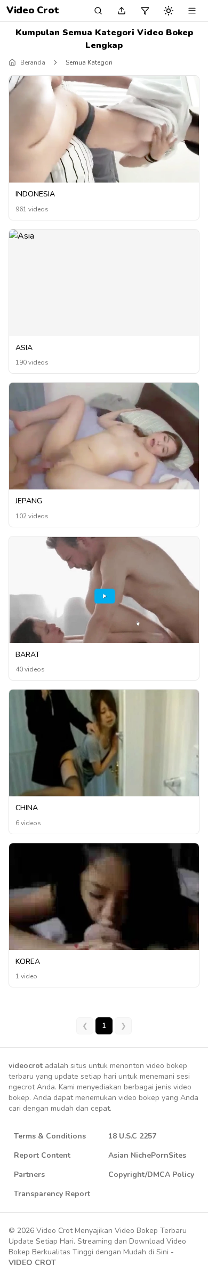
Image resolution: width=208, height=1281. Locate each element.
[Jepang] (104, 436)
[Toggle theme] (168, 10)
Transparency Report (52, 1194)
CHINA (26, 808)
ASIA (24, 348)
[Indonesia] (104, 129)
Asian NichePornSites (147, 1155)
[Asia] (104, 236)
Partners (29, 1174)
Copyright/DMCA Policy (151, 1174)
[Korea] (104, 914)
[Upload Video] (121, 10)
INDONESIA (35, 194)
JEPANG (28, 501)
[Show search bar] (98, 10)
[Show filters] (145, 10)
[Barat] (104, 595)
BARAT (27, 655)
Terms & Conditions (50, 1136)
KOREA (27, 961)
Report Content (42, 1155)
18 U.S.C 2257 (132, 1136)
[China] (104, 761)
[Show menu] (192, 10)
